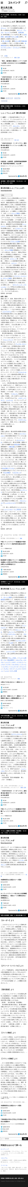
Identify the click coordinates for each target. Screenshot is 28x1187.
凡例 (18, 57)
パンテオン (5, 666)
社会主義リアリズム (8, 468)
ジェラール (9, 400)
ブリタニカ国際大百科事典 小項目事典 (11, 831)
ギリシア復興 (7, 278)
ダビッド (19, 30)
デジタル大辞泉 (5, 14)
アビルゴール (22, 372)
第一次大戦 (5, 41)
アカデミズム (22, 420)
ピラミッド (13, 259)
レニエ (7, 671)
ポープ (12, 669)
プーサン (21, 860)
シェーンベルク (8, 509)
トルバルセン (15, 664)
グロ (4, 660)
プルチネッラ (17, 472)
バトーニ (23, 664)
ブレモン (6, 669)
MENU (2, 2)
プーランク (16, 47)
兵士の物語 (6, 472)
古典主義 (21, 32)
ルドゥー (14, 263)
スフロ (8, 664)
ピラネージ (19, 228)
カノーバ (7, 32)
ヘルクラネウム (6, 311)
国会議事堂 (10, 660)
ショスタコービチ (10, 503)
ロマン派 (17, 41)
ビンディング (9, 98)
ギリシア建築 (15, 213)
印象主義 (24, 41)
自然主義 (7, 36)
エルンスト (16, 126)
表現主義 (17, 444)
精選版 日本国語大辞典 (7, 106)
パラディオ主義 (15, 241)
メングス (18, 669)
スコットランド (8, 340)
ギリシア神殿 (9, 250)
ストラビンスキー (6, 47)
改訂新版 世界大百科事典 (8, 181)
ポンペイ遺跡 (7, 597)
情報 (15, 57)
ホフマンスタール (16, 734)
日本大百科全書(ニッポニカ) (8, 715)
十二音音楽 (17, 509)
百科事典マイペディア (7, 581)
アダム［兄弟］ (12, 658)
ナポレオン (14, 394)
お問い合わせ (21, 1178)
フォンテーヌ (14, 666)
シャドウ (7, 662)
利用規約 (3, 1178)
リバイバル (4, 101)
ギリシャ (3, 28)
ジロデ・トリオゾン (17, 662)
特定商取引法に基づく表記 (11, 1178)
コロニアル (17, 98)
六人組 (11, 643)
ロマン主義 (14, 36)
